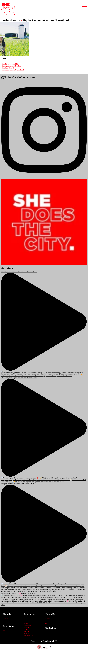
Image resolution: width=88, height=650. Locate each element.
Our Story (6, 618)
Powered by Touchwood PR (44, 641)
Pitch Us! (5, 620)
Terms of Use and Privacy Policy (54, 634)
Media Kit (5, 630)
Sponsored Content (8, 632)
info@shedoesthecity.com (53, 632)
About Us (26, 631)
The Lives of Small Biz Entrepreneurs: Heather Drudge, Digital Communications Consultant (13, 67)
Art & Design (27, 626)
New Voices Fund (7, 622)
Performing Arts (29, 622)
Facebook (48, 620)
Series (26, 620)
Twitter (47, 618)
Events (26, 629)
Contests (5, 634)
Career (4, 58)
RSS (46, 624)
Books (26, 624)
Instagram (48, 622)
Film (25, 618)
